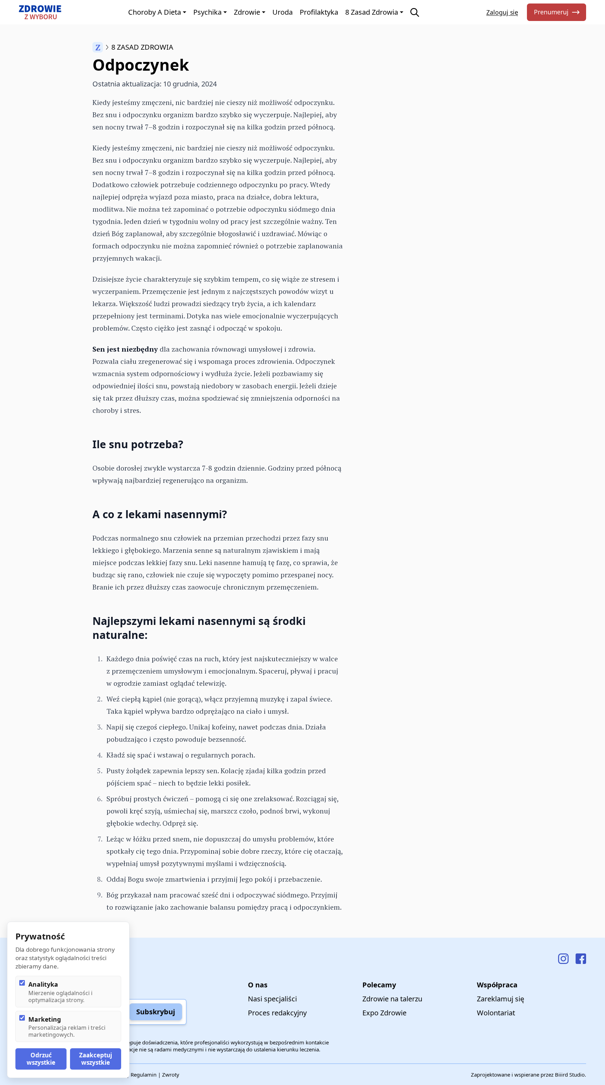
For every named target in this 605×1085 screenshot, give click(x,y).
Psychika (207, 12)
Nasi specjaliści (272, 998)
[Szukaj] (414, 12)
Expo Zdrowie (384, 1012)
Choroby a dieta (154, 12)
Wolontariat (496, 1012)
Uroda (282, 12)
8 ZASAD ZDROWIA (142, 47)
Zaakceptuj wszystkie (95, 1058)
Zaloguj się (502, 12)
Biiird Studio (570, 1074)
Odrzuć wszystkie (41, 1058)
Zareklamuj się (500, 998)
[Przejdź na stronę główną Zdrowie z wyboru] (40, 12)
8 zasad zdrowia (371, 12)
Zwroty (170, 1074)
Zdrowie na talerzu (392, 998)
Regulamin (144, 1074)
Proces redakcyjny (277, 1012)
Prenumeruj (551, 12)
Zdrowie (247, 12)
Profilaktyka (319, 12)
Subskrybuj (155, 1011)
